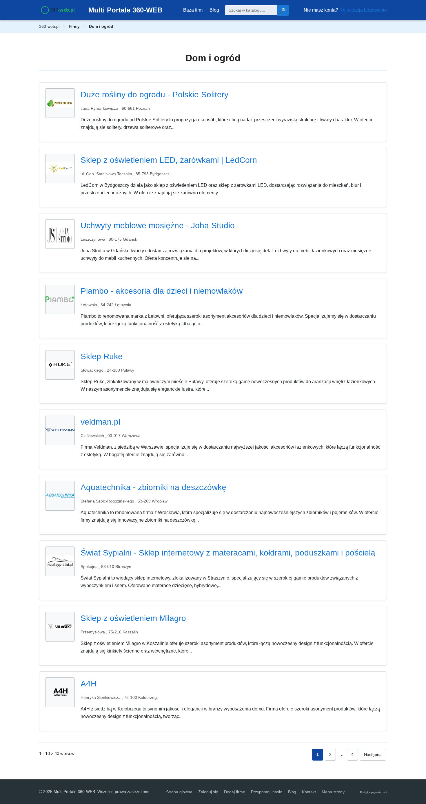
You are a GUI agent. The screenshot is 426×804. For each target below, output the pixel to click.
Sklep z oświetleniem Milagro (133, 618)
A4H (89, 683)
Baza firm (193, 10)
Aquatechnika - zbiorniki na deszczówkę (153, 487)
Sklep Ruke (102, 356)
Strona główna (179, 792)
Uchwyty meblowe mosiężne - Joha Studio (158, 225)
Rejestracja (351, 10)
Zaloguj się (208, 792)
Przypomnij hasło (266, 792)
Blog (214, 10)
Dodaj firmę (234, 792)
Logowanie (375, 10)
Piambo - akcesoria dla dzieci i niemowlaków (162, 290)
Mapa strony (333, 792)
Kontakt (309, 792)
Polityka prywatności (373, 792)
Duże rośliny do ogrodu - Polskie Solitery (154, 94)
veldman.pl (100, 421)
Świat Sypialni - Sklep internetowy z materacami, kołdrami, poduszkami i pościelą (228, 552)
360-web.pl (49, 26)
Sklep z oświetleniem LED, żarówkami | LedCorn (169, 160)
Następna (373, 754)
